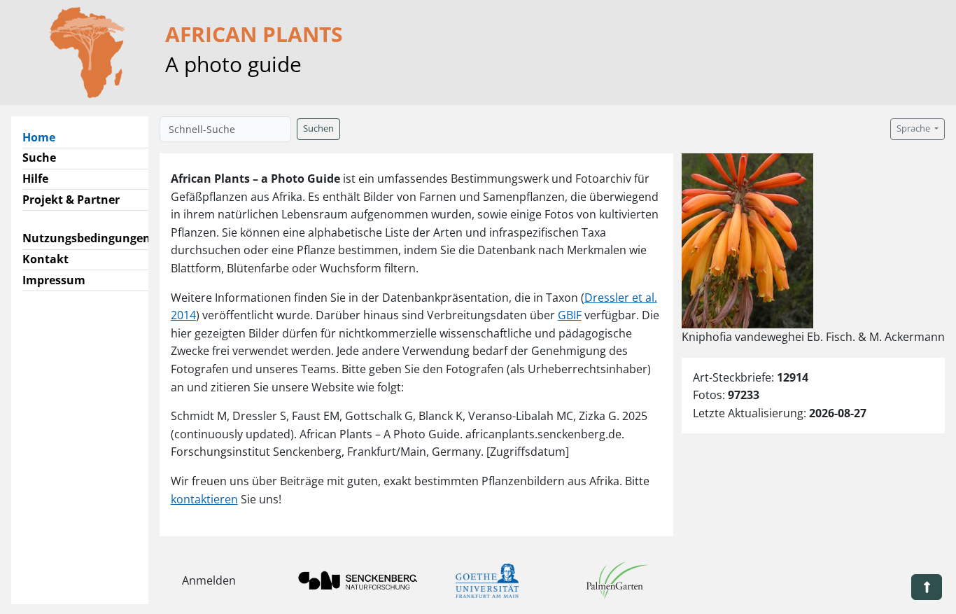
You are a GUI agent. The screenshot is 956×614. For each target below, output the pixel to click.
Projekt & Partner (71, 199)
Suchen (318, 128)
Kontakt (45, 259)
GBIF (570, 315)
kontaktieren (204, 499)
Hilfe (35, 178)
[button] (926, 587)
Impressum (53, 280)
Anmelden (209, 580)
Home (44, 137)
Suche (39, 157)
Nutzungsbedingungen (86, 238)
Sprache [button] (914, 128)
